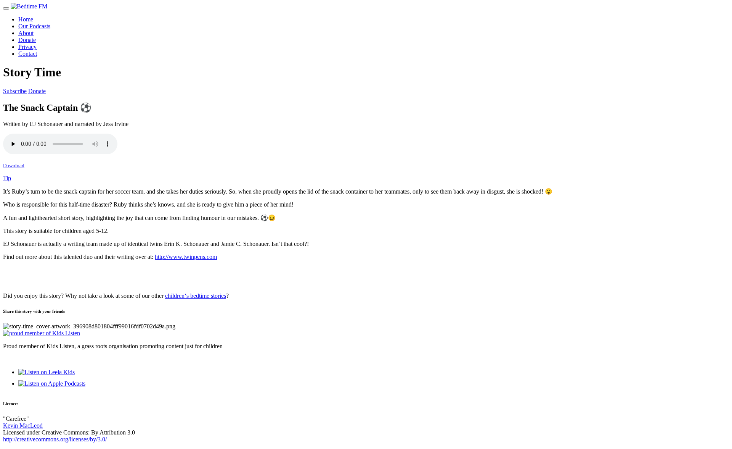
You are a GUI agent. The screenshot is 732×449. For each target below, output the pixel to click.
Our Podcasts (34, 26)
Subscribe (15, 91)
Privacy (27, 47)
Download (13, 165)
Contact (27, 53)
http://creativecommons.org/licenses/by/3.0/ (55, 439)
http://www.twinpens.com (186, 257)
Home (25, 19)
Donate (27, 40)
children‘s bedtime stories (195, 295)
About (26, 33)
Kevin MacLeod (23, 425)
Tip (7, 178)
